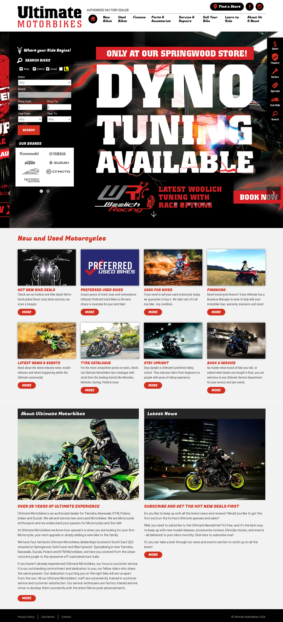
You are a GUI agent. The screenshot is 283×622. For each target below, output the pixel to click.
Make (21, 77)
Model (22, 89)
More (26, 598)
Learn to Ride (232, 19)
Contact (66, 616)
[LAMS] (61, 68)
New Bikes (107, 19)
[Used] (47, 68)
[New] (21, 68)
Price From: (25, 101)
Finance (139, 17)
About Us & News (254, 19)
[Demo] (34, 68)
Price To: (52, 101)
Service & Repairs (186, 19)
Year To (52, 113)
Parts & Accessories (161, 19)
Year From (24, 113)
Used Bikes (122, 19)
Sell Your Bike (210, 19)
